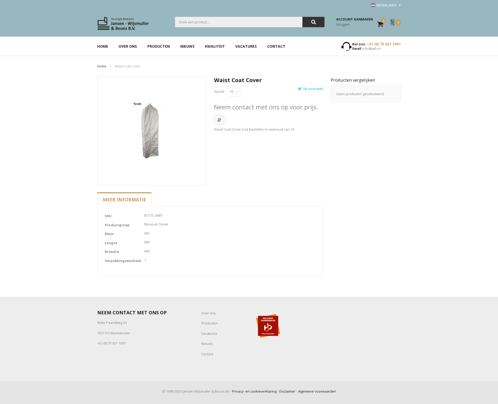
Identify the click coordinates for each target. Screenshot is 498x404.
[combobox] (238, 22)
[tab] (124, 199)
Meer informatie (124, 199)
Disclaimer (287, 391)
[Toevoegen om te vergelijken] (219, 120)
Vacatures (209, 333)
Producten (209, 323)
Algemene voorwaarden (317, 391)
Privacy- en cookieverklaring (254, 391)
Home (101, 66)
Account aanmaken (354, 19)
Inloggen (343, 24)
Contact (207, 354)
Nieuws (207, 343)
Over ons (208, 313)
